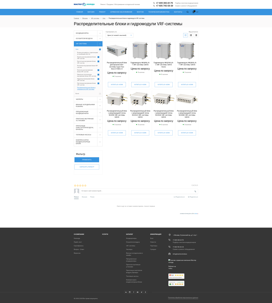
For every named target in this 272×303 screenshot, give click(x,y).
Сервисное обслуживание (121, 12)
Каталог (129, 234)
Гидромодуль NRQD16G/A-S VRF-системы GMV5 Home (164, 64)
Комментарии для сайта (189, 213)
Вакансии (77, 253)
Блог (151, 238)
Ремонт (102, 12)
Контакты (178, 12)
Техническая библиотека (158, 12)
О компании (79, 234)
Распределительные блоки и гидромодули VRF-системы (86, 88)
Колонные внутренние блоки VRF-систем (87, 66)
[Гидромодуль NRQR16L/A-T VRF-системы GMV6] (140, 51)
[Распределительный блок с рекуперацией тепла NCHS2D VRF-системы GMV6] (140, 99)
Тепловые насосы (83, 135)
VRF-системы (95, 18)
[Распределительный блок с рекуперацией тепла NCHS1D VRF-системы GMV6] (117, 99)
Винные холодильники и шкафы (85, 105)
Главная (79, 12)
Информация (155, 234)
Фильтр (80, 154)
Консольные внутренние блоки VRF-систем (85, 71)
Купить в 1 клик (117, 84)
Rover (77, 94)
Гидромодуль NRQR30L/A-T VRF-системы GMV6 (187, 63)
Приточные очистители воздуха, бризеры (85, 128)
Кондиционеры (82, 33)
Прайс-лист (78, 242)
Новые (76, 197)
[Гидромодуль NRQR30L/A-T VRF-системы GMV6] (187, 51)
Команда (77, 238)
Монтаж (140, 12)
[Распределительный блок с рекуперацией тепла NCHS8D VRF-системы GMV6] (187, 99)
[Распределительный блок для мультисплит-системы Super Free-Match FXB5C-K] (117, 51)
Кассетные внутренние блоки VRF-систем (86, 62)
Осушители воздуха (84, 38)
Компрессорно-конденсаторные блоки (83, 142)
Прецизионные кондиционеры (82, 112)
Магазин (91, 12)
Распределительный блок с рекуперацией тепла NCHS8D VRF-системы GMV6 (187, 114)
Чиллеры (79, 99)
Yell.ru (170, 268)
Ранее (92, 197)
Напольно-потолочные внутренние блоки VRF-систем (86, 75)
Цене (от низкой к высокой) (116, 35)
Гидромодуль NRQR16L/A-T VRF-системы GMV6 (140, 63)
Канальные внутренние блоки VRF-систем (86, 58)
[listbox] (119, 35)
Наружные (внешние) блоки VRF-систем (85, 79)
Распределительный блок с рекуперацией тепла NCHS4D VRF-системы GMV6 (164, 114)
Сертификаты (78, 246)
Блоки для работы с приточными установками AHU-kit (87, 53)
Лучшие (84, 197)
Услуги (105, 234)
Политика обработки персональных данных (183, 297)
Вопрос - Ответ (79, 249)
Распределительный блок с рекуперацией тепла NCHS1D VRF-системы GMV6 (117, 114)
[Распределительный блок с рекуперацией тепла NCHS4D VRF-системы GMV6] (163, 99)
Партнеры (153, 246)
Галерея (153, 249)
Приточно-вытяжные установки (85, 120)
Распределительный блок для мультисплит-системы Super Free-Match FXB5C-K (117, 65)
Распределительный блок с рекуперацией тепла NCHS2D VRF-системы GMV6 (140, 114)
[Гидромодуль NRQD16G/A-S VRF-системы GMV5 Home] (163, 51)
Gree (104, 18)
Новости (153, 242)
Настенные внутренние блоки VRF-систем (86, 84)
